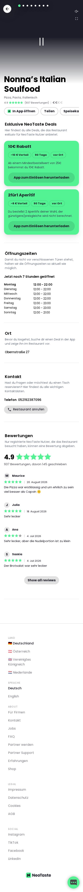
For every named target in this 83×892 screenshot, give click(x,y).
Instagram (16, 834)
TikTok (13, 842)
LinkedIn (14, 858)
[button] (41, 41)
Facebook (16, 850)
